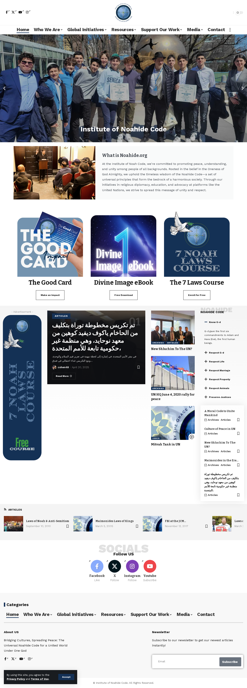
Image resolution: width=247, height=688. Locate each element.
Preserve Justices (220, 397)
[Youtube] (150, 571)
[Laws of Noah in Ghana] (222, 523)
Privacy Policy (16, 679)
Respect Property (219, 379)
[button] (4, 88)
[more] (230, 29)
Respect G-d (216, 352)
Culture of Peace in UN (219, 429)
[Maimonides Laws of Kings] (83, 523)
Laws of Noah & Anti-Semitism (47, 521)
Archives (158, 343)
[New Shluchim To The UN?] (173, 327)
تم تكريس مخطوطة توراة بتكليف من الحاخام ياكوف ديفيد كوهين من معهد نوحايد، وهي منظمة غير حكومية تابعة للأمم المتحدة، (221, 482)
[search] (229, 12)
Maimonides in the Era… (221, 460)
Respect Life (216, 361)
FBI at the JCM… (175, 521)
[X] (14, 12)
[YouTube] (21, 12)
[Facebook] (8, 12)
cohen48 (63, 367)
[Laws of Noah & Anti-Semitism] (13, 523)
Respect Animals (219, 388)
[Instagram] (28, 12)
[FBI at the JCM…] (152, 523)
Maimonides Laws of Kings (115, 521)
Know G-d (215, 322)
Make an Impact (50, 295)
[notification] (224, 12)
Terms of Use (40, 679)
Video (156, 438)
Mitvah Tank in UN (165, 444)
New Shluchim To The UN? (171, 349)
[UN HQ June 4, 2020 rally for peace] (173, 373)
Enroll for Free (197, 295)
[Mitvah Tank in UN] (173, 423)
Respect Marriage (219, 370)
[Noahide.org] (123, 12)
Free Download (123, 295)
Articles (61, 316)
